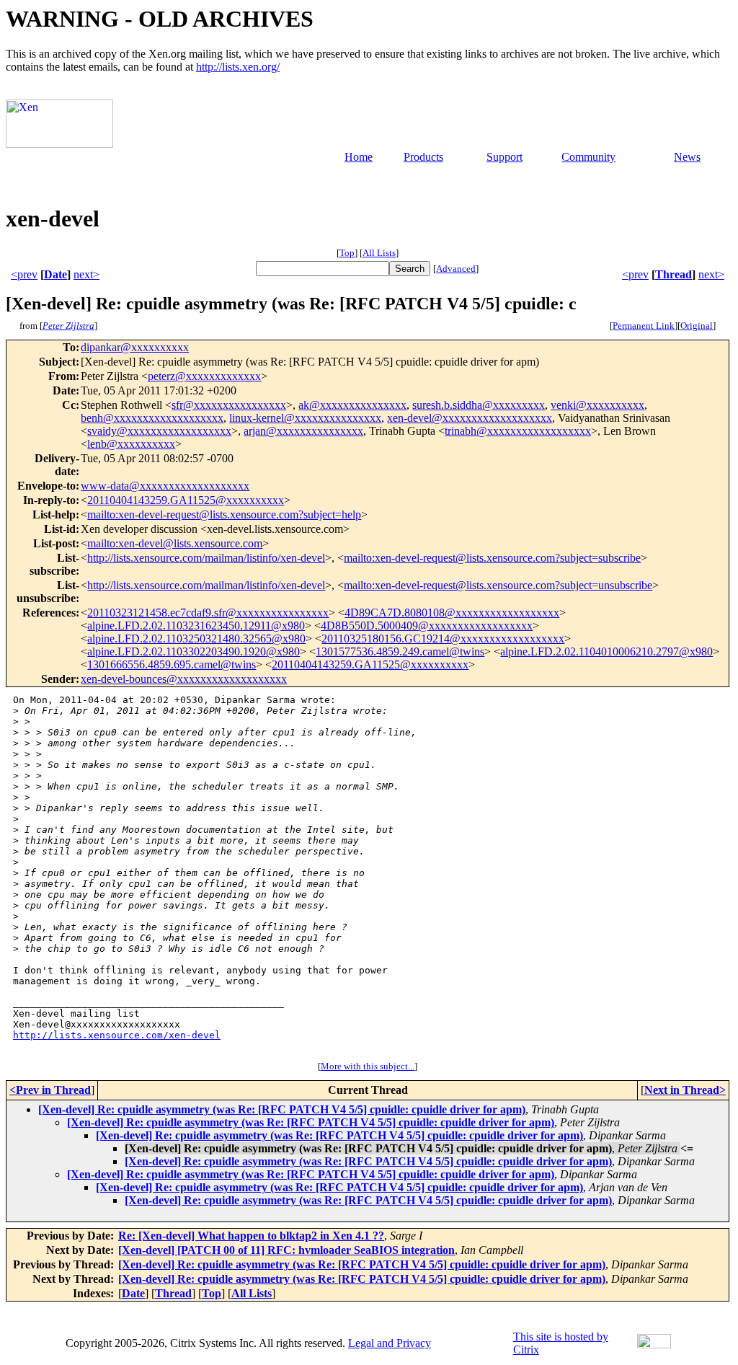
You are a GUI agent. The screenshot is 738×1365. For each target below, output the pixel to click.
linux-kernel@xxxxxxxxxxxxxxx (305, 418)
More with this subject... (367, 1066)
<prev (24, 274)
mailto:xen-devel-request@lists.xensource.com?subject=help (224, 514)
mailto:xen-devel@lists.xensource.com (174, 543)
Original (696, 325)
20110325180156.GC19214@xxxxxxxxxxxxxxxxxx (442, 638)
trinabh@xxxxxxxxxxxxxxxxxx (518, 431)
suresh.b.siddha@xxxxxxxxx (478, 405)
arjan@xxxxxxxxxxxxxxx (303, 431)
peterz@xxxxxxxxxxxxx (204, 376)
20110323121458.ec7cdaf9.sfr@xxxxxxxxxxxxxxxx (208, 612)
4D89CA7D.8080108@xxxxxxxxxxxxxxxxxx (451, 612)
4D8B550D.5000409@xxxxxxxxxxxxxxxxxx (427, 625)
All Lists (379, 252)
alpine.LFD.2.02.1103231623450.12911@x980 (196, 625)
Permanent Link (644, 325)
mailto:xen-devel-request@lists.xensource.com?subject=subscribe (492, 558)
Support (504, 157)
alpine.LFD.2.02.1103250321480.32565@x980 (196, 638)
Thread (673, 274)
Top (347, 252)
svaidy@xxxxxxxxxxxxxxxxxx (159, 431)
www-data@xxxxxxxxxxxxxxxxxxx (165, 486)
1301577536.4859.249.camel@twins (400, 651)
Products (423, 157)
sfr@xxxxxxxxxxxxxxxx (229, 405)
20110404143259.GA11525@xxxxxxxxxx (185, 500)
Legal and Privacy (389, 1343)
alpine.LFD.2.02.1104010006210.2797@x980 (606, 651)
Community (588, 157)
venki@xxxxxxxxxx (597, 405)
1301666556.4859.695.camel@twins (171, 664)
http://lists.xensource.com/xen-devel (117, 1035)
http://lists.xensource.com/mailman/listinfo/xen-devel (206, 558)
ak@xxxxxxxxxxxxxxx (352, 405)
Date (55, 274)
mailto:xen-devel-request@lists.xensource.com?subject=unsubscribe (498, 585)
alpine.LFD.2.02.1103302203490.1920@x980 (193, 651)
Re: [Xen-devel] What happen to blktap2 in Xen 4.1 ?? (251, 1235)
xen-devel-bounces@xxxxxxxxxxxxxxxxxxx (184, 679)
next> (86, 274)
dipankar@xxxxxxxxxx (135, 347)
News (687, 157)
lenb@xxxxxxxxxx (131, 444)
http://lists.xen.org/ (238, 67)
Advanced (456, 268)
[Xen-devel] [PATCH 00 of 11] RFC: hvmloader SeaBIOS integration (286, 1250)
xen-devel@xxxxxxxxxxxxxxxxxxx (469, 418)
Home (358, 157)
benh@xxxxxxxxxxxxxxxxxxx (152, 418)
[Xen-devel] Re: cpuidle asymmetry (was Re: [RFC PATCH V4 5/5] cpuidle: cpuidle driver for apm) (281, 1109)
